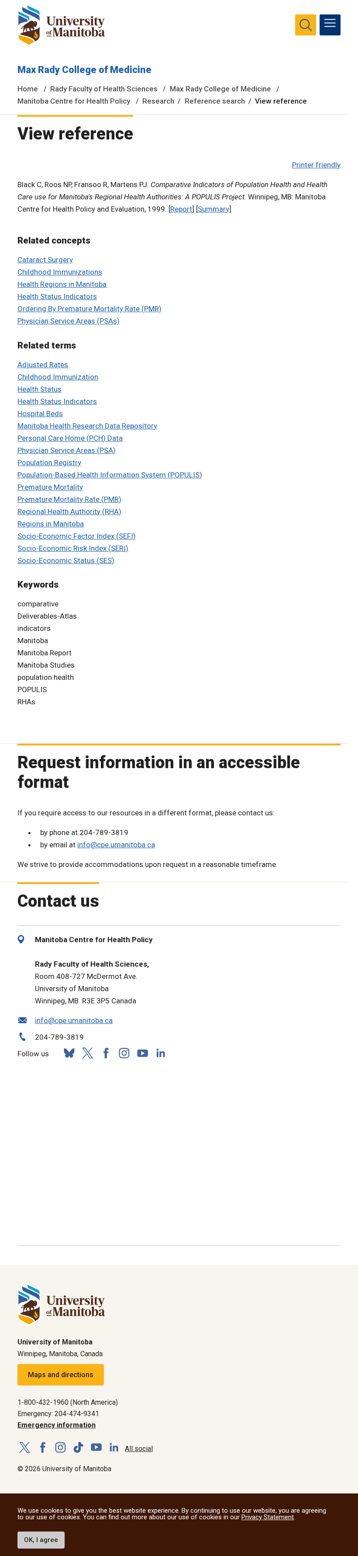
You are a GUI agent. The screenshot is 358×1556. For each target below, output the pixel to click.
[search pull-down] (305, 24)
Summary (213, 209)
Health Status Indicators (57, 296)
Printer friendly (316, 164)
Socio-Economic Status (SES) (65, 560)
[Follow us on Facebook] (105, 1053)
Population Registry (49, 462)
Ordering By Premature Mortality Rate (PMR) (89, 308)
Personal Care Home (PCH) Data (70, 438)
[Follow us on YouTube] (142, 1052)
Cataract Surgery (45, 259)
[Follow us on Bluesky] (69, 1053)
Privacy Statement (267, 1517)
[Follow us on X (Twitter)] (87, 1053)
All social (139, 1449)
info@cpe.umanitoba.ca (116, 844)
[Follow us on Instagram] (124, 1053)
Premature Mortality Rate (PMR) (69, 499)
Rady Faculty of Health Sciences (104, 88)
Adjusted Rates (42, 364)
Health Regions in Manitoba (62, 284)
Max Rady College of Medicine (84, 69)
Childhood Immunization (57, 376)
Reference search (215, 101)
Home (27, 88)
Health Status (39, 389)
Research (158, 101)
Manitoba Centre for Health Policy (73, 101)
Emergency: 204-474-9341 (58, 1414)
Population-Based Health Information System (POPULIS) (109, 474)
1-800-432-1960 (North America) (67, 1402)
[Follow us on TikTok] (78, 1448)
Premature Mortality (50, 487)
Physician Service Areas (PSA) (66, 450)
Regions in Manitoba (50, 523)
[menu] (330, 24)
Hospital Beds (40, 413)
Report (181, 209)
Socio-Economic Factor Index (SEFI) (76, 536)
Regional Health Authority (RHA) (69, 511)
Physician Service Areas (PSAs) (68, 321)
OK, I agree (41, 1540)
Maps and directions (60, 1375)
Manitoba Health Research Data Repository (87, 425)
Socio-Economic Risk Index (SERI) (72, 548)
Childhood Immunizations (59, 272)
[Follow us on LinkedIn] (160, 1052)
